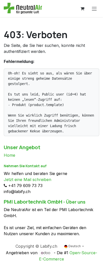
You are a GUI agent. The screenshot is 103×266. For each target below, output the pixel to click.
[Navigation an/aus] (94, 8)
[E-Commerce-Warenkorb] (82, 9)
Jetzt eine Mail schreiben (27, 179)
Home (9, 155)
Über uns (76, 202)
